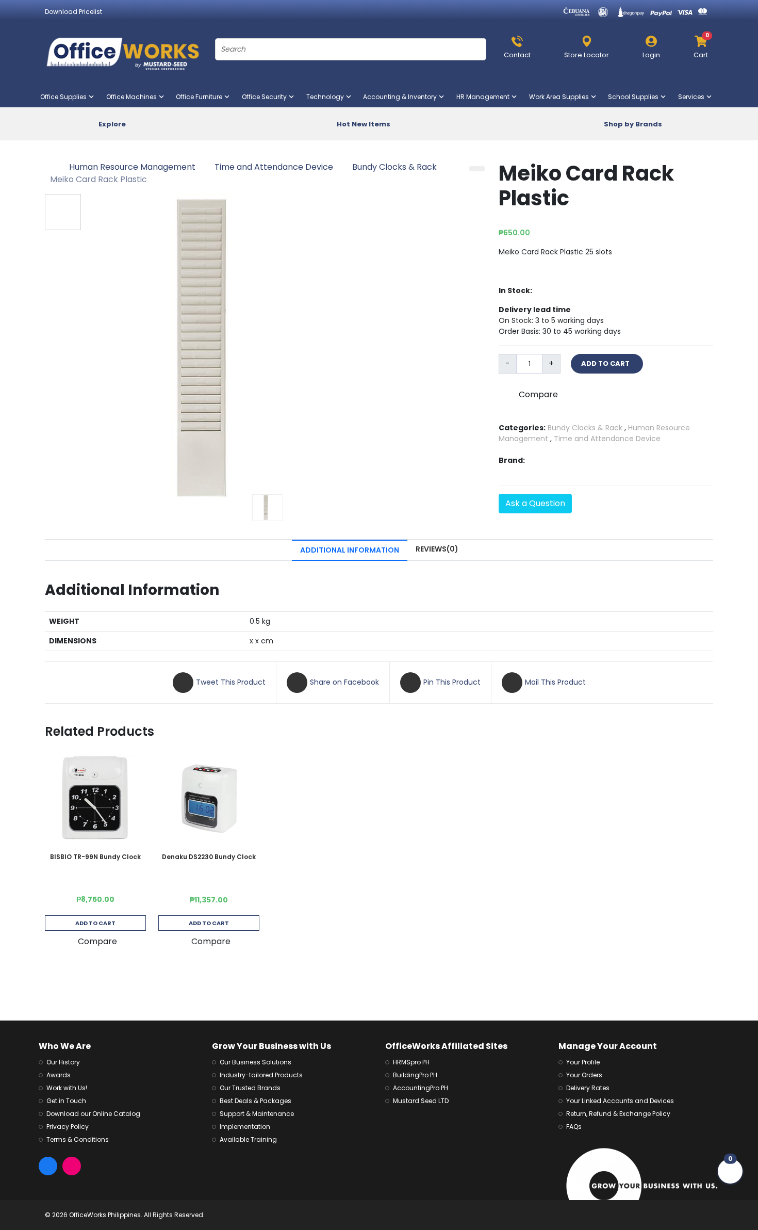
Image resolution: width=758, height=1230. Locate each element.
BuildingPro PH (415, 1075)
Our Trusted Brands (250, 1087)
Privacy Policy (67, 1126)
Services (693, 96)
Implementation (245, 1126)
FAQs (574, 1126)
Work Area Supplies (561, 96)
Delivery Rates (587, 1087)
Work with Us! (66, 1087)
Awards (58, 1075)
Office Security (266, 96)
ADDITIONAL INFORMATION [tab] (349, 550)
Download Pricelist (73, 11)
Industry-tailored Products (261, 1075)
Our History (63, 1062)
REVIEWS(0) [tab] (437, 549)
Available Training (248, 1139)
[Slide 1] (267, 507)
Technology (327, 96)
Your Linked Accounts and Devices (620, 1100)
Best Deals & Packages (255, 1100)
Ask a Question (535, 503)
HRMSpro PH (411, 1062)
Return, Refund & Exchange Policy (618, 1113)
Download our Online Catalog (93, 1113)
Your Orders (584, 1075)
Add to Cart (95, 923)
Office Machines (133, 96)
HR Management (485, 96)
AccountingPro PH (420, 1087)
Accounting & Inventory (402, 96)
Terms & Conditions (77, 1139)
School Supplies (635, 96)
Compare (538, 394)
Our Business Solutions (255, 1062)
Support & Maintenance (257, 1113)
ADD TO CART (607, 363)
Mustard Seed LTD (421, 1100)
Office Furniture (201, 96)
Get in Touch (66, 1100)
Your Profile (583, 1062)
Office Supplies (65, 96)
